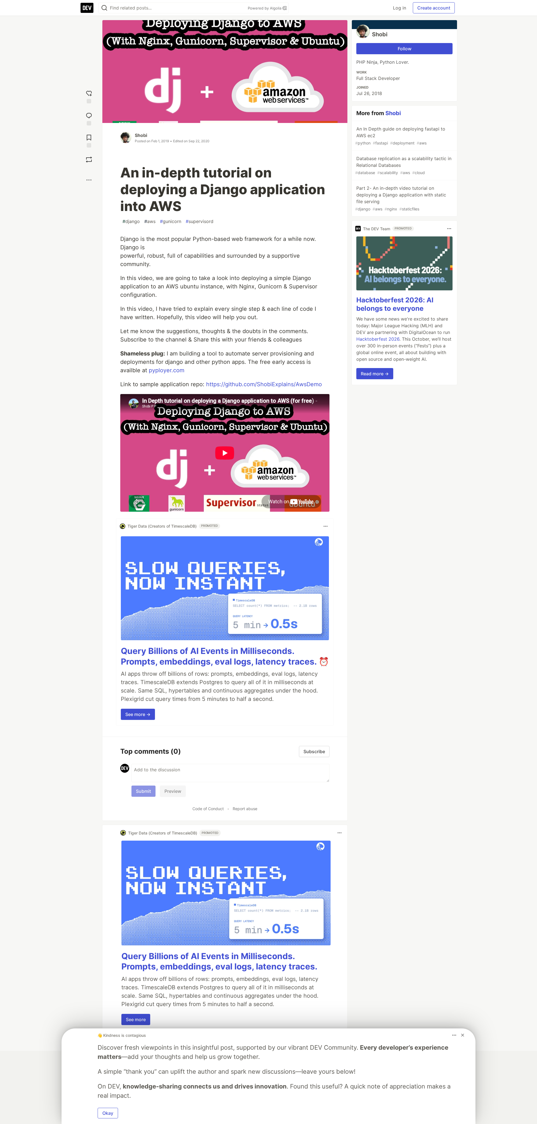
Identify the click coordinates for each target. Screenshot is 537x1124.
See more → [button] (137, 714)
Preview (172, 791)
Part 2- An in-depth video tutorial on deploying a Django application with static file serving (400, 198)
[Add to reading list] (89, 140)
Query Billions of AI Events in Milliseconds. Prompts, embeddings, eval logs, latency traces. (219, 961)
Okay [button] (107, 1113)
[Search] (104, 8)
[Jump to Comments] (89, 118)
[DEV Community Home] (87, 7)
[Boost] (89, 159)
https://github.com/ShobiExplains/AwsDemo (264, 384)
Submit (143, 791)
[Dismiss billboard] (463, 1035)
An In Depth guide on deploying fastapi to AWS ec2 (400, 135)
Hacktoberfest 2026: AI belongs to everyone (395, 304)
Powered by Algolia (265, 8)
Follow (404, 48)
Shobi (141, 135)
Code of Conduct (208, 808)
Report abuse (245, 808)
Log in (399, 8)
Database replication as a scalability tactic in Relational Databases (403, 165)
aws (150, 221)
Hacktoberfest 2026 (377, 339)
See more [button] (136, 1019)
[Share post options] (89, 180)
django (131, 221)
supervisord (199, 221)
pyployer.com (166, 370)
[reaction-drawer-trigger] (89, 96)
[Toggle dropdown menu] (325, 526)
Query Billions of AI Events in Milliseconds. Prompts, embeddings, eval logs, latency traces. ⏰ (225, 656)
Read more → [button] (375, 373)
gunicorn (170, 221)
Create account (433, 8)
